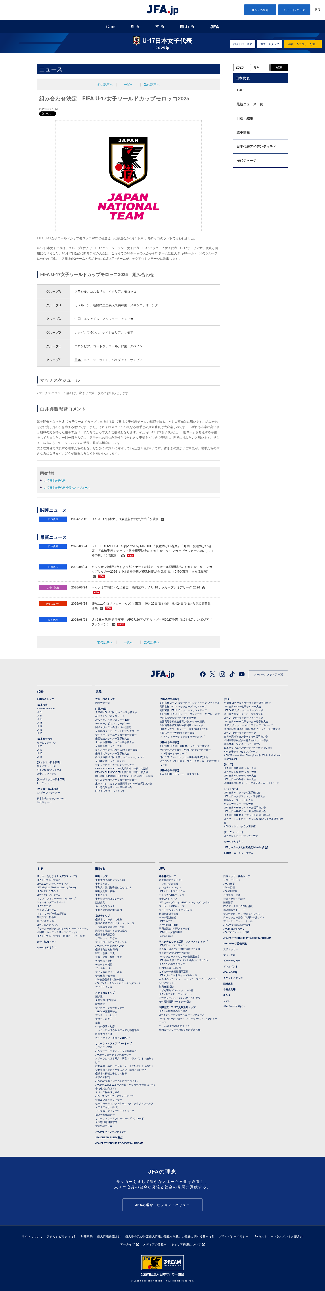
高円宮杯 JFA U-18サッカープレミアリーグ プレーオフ (190, 714)
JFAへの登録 (260, 10)
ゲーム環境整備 (167, 917)
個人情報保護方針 (109, 1236)
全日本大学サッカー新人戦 (109, 761)
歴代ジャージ (246, 160)
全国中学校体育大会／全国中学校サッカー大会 (185, 749)
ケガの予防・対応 (105, 1026)
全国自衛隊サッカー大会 (108, 746)
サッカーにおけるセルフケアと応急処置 (117, 1030)
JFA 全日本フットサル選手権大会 (242, 792)
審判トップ (101, 876)
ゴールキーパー (103, 968)
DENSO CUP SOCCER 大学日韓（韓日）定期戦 (121, 768)
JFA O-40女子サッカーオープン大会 (244, 710)
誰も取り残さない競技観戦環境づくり (179, 949)
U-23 (39, 712)
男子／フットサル (46, 766)
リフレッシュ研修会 (106, 938)
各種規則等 (229, 989)
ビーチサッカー (45, 783)
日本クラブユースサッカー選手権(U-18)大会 (184, 729)
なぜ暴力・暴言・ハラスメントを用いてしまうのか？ (124, 1065)
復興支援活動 (166, 986)
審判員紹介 (101, 894)
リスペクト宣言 (103, 1047)
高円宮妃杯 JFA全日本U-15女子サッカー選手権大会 (252, 729)
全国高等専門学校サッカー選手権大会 (116, 779)
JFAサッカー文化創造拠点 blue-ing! (244, 847)
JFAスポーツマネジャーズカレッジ (178, 975)
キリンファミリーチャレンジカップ (56, 898)
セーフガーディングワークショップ (114, 1110)
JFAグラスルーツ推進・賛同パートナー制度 (61, 936)
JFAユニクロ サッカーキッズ (53, 883)
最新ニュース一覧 (250, 103)
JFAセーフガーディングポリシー (113, 1054)
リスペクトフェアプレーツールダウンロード (119, 1118)
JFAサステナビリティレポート (175, 994)
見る (136, 26)
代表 (111, 26)
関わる (188, 26)
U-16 (39, 729)
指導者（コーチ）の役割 (108, 919)
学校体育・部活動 (46, 917)
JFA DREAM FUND (233, 928)
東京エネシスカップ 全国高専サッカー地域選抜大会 (123, 783)
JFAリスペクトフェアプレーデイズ (114, 1095)
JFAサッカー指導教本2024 (109, 945)
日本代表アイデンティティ (256, 146)
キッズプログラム (46, 909)
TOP (240, 89)
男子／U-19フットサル (49, 769)
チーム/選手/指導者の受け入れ (175, 1026)
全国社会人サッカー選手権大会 (112, 738)
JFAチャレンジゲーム (49, 894)
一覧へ (128, 84)
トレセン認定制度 (168, 883)
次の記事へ (152, 84)
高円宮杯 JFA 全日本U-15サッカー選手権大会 (184, 746)
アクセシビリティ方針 (62, 1236)
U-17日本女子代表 (54, 480)
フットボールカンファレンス (111, 941)
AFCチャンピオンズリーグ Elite (112, 719)
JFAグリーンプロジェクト (173, 945)
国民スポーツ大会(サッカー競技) (113, 727)
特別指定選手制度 (168, 913)
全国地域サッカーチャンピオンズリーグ (117, 731)
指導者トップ (102, 915)
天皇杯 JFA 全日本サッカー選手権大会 (116, 712)
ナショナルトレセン (170, 887)
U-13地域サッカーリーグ (173, 753)
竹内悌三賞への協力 (170, 967)
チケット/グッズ (294, 10)
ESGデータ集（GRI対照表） (239, 906)
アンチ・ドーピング (106, 1015)
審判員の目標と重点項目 (108, 909)
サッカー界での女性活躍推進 (175, 952)
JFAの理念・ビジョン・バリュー (162, 1205)
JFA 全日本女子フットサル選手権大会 (244, 796)
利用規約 (87, 1236)
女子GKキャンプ (168, 898)
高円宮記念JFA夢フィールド (174, 928)
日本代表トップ (45, 699)
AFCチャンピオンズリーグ (109, 716)
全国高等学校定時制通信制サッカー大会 (181, 725)
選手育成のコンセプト (171, 879)
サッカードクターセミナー (109, 1007)
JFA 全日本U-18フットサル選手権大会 (245, 807)
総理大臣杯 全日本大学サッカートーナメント (120, 757)
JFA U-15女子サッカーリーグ (240, 732)
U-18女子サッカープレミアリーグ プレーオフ (249, 725)
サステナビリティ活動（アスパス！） (244, 913)
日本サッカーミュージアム (238, 853)
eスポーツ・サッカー (48, 792)
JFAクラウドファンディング (110, 1131)
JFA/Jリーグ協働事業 (170, 932)
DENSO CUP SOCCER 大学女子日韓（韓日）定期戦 (124, 776)
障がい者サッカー (46, 921)
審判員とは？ (102, 883)
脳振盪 (99, 996)
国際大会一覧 (102, 702)
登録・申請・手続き (234, 898)
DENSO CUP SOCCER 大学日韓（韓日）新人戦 (121, 772)
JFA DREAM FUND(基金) (109, 1137)
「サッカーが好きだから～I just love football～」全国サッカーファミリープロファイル (63, 930)
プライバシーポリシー (234, 1236)
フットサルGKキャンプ (171, 906)
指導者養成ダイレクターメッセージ (114, 923)
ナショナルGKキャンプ (171, 894)
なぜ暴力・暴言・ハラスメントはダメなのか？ (120, 1069)
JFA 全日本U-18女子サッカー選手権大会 (246, 721)
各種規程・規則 (231, 894)
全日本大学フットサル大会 (238, 803)
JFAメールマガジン (234, 1006)
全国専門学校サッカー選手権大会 (113, 787)
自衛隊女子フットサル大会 (238, 800)
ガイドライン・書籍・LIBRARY (112, 1037)
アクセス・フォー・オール (237, 921)
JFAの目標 (229, 887)
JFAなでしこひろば (47, 891)
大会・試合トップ (105, 699)
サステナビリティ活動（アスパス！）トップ (183, 941)
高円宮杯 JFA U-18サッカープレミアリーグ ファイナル (190, 702)
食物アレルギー (103, 1018)
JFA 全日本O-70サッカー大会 (240, 779)
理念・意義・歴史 (105, 953)
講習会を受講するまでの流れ (111, 930)
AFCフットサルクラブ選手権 (240, 826)
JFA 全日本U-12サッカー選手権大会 (179, 774)
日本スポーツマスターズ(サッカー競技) (116, 749)
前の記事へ (105, 84)
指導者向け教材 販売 (106, 949)
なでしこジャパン (46, 742)
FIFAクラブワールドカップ (110, 791)
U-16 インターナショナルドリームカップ (182, 736)
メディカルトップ (105, 992)
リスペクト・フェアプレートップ (113, 1043)
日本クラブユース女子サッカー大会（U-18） (248, 747)
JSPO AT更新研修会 (106, 1011)
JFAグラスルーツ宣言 (49, 879)
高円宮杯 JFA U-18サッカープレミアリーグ (183, 706)
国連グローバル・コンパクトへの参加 (179, 997)
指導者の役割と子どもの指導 (111, 1073)
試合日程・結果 (242, 44)
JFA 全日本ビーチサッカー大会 (241, 835)
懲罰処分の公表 (103, 1126)
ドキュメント (230, 966)
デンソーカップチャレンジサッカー (114, 764)
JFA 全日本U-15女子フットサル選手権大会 (247, 815)
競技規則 (100, 902)
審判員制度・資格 (105, 891)
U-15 (39, 733)
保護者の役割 (102, 1077)
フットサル (229, 955)
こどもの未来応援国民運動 (173, 971)
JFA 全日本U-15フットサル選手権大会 (245, 811)
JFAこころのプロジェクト (173, 964)
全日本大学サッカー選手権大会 (112, 753)
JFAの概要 (229, 883)
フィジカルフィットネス (108, 971)
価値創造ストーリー (234, 909)
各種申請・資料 (103, 960)
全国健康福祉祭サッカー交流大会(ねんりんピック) (251, 783)
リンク (227, 1000)
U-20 (39, 746)
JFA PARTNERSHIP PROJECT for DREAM (119, 1143)
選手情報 (243, 132)
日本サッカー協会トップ (236, 876)
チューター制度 (103, 964)
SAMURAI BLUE (46, 708)
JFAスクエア (44, 906)
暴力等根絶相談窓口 (106, 1122)
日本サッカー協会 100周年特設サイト (243, 917)
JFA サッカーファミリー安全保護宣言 (116, 1050)
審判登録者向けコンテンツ (109, 898)
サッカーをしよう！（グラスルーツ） (57, 876)
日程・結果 (245, 118)
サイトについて (32, 1236)
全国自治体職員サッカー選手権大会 (114, 742)
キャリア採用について (186, 1244)
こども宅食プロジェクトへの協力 (177, 990)
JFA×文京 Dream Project (236, 924)
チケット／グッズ (233, 977)
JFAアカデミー (167, 921)
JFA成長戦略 (230, 891)
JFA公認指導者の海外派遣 (109, 979)
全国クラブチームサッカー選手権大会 (116, 734)
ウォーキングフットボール (51, 902)
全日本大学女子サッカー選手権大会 (243, 714)
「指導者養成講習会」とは (109, 926)
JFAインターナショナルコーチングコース (118, 983)
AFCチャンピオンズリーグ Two (112, 723)
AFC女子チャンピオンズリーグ (241, 751)
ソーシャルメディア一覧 (268, 674)
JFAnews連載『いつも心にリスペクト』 (117, 1080)
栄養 (97, 1022)
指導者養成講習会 (105, 934)
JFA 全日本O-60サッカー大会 (240, 775)
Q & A (226, 995)
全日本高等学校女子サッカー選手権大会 (246, 736)
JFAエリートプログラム (172, 891)
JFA (162, 868)
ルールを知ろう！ (233, 841)
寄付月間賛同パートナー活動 (175, 1001)
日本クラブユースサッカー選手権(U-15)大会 (184, 757)
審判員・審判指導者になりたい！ (113, 887)
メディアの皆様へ (155, 1244)
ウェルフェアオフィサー (108, 1099)
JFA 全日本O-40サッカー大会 (240, 768)
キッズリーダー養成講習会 (51, 913)
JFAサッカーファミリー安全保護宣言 (179, 956)
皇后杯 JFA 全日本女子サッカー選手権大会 (247, 702)
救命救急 (100, 1003)
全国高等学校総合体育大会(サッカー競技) (182, 721)
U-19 (39, 719)
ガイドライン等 (103, 986)
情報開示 (228, 902)
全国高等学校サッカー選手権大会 (178, 717)
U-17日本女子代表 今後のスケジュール (67, 487)
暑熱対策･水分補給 (105, 1000)
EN (317, 10)
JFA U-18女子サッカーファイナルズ (243, 717)
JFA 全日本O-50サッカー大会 (240, 771)
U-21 (39, 715)
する (160, 26)
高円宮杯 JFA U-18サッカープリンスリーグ (183, 710)
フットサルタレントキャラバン (176, 909)
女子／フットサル (46, 773)
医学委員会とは (103, 1033)
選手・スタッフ (269, 44)
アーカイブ (127, 1244)
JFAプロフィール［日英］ (237, 932)
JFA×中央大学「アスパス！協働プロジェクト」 (185, 960)
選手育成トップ (167, 876)
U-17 (39, 726)
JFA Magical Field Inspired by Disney (56, 887)
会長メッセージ (231, 879)
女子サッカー (230, 949)
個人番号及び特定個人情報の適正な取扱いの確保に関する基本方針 (170, 1236)
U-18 (39, 722)
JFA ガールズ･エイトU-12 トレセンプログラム (184, 902)
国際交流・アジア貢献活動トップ (177, 1007)
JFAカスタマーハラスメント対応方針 (278, 1236)
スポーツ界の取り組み (107, 1092)
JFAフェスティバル (47, 924)
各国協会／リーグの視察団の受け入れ (179, 1029)
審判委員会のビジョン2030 (110, 879)
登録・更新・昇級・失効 (108, 956)
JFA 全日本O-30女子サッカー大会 (242, 706)
